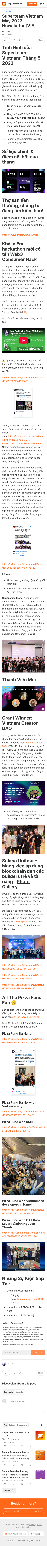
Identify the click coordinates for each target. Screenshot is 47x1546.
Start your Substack (17, 1534)
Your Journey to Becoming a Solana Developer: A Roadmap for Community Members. (15, 1456)
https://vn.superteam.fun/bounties (20, 234)
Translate (8, 11)
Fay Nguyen (18, 1480)
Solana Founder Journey (15, 1471)
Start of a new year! (10, 1439)
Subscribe (32, 4)
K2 (13, 1442)
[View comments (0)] (13, 40)
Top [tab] (5, 1425)
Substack (10, 1540)
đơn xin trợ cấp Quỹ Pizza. (26, 1017)
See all (7, 1490)
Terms (39, 1524)
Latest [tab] (12, 1425)
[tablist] (13, 1392)
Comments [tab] (8, 1392)
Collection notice (23, 1527)
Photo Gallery (16, 884)
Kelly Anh (6, 31)
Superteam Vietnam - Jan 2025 (16, 1434)
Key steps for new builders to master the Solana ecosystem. (15, 1476)
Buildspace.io (23, 921)
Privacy (32, 1524)
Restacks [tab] (19, 1392)
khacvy (16, 1461)
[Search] (42, 1425)
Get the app (36, 1534)
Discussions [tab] (22, 1425)
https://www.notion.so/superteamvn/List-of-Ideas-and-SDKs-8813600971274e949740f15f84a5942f (23, 440)
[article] (23, 1439)
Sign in (41, 4)
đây (25, 312)
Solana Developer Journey (16, 1452)
